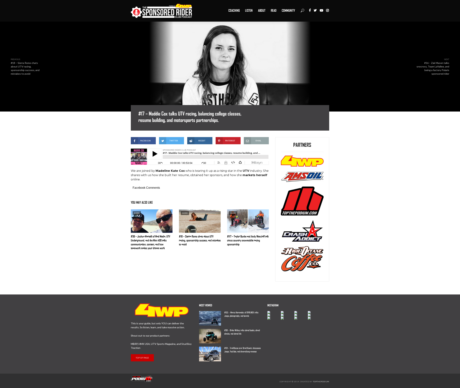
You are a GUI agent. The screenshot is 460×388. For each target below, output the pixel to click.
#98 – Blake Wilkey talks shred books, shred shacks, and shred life (242, 332)
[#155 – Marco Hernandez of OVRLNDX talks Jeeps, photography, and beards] (210, 318)
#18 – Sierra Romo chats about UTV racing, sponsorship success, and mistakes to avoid (200, 240)
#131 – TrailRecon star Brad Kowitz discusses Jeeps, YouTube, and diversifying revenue (242, 350)
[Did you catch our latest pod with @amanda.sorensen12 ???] (287, 315)
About (261, 10)
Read (273, 10)
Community (288, 10)
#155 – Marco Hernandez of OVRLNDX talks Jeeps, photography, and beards (241, 314)
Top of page (142, 357)
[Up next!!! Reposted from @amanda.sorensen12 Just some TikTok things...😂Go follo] (314, 315)
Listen (249, 10)
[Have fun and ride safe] (274, 312)
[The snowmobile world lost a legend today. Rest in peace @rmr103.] (301, 315)
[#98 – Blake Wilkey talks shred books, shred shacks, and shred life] (210, 336)
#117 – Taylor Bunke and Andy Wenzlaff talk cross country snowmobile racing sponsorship (248, 240)
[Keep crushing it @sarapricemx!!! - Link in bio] (287, 312)
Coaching (234, 10)
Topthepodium (321, 381)
